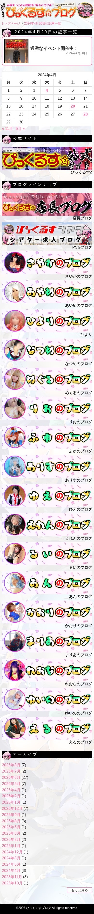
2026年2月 (11, 796)
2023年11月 (12, 877)
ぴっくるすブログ (38, 908)
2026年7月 (11, 771)
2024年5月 (11, 864)
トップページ (10, 23)
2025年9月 (11, 815)
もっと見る (79, 890)
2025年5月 (11, 827)
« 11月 (7, 129)
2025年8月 (11, 821)
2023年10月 (12, 883)
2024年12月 (12, 852)
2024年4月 (11, 871)
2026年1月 (11, 802)
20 (73, 106)
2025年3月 (11, 833)
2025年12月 (12, 808)
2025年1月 (11, 846)
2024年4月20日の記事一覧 (42, 23)
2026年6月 (11, 777)
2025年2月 (11, 839)
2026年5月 (11, 784)
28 (85, 114)
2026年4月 (11, 790)
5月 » (20, 129)
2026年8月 (11, 765)
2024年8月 (11, 858)
